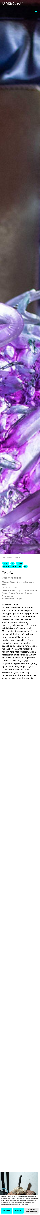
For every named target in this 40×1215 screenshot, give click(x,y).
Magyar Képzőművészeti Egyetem (12, 566)
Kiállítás (17, 557)
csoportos (5, 563)
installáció (19, 563)
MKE (25, 566)
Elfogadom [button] (6, 1210)
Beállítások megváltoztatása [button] (31, 1210)
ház (13, 563)
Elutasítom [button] (18, 1210)
